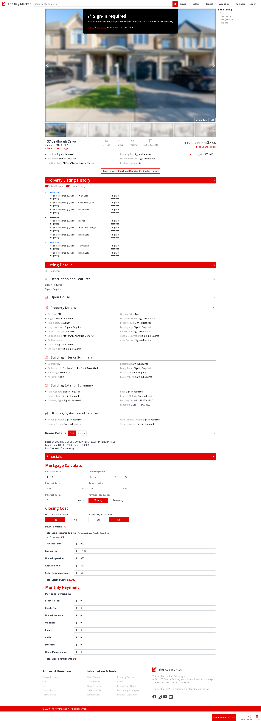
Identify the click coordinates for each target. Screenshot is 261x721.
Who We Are (93, 677)
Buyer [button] (183, 3)
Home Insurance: (54, 615)
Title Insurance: (53, 543)
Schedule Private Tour (224, 717)
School (120, 681)
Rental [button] (209, 3)
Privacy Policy (49, 690)
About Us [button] (224, 3)
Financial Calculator (127, 694)
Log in (252, 3)
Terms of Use (49, 694)
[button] (47, 65)
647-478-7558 (162, 682)
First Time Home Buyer (57, 514)
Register (240, 3)
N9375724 (54, 192)
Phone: (48, 630)
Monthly (98, 500)
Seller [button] (196, 3)
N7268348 (54, 242)
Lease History (79, 186)
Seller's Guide (94, 690)
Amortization (96, 483)
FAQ (44, 685)
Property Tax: (52, 600)
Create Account (50, 677)
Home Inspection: (54, 558)
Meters (81, 433)
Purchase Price (53, 471)
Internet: (50, 644)
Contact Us (48, 681)
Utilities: (50, 622)
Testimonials (93, 681)
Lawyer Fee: (51, 550)
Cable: (48, 637)
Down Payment (97, 471)
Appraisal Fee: (52, 565)
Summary (55, 270)
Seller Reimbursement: (57, 572)
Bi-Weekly (118, 500)
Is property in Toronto (100, 514)
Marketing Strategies (128, 690)
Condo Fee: (51, 608)
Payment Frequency (99, 494)
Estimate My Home (126, 685)
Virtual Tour (201, 120)
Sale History (57, 186)
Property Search (125, 677)
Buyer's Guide (94, 685)
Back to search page (57, 148)
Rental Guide (93, 694)
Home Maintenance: (56, 652)
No (75, 519)
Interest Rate (52, 483)
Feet (72, 433)
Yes (55, 519)
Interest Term (53, 494)
